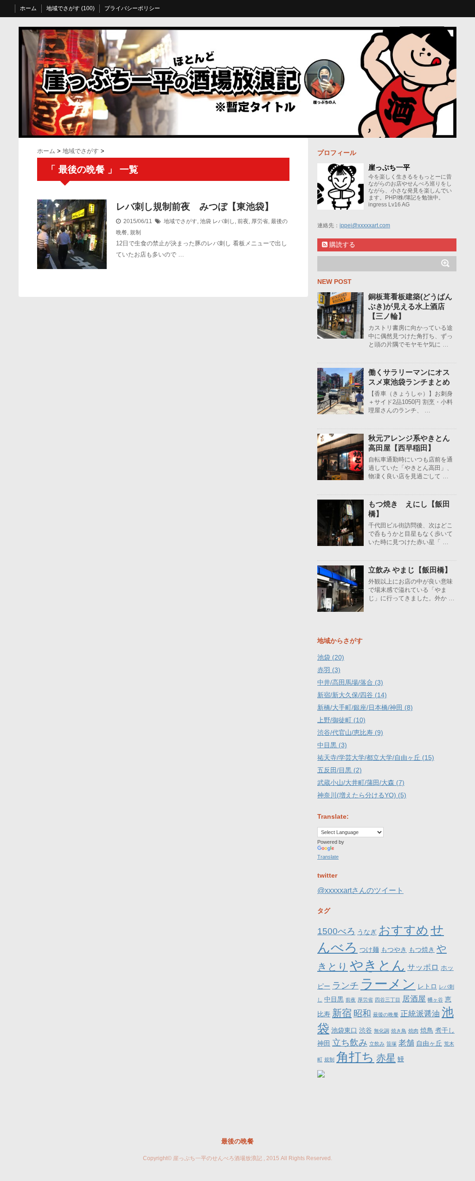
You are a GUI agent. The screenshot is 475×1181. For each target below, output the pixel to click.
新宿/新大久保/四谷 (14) (352, 695)
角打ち (355, 1057)
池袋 (205, 221)
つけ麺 (369, 949)
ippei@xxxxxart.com (365, 225)
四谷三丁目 (387, 999)
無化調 (381, 1030)
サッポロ (423, 967)
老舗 (406, 1043)
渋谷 (365, 1030)
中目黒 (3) (332, 745)
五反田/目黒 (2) (339, 770)
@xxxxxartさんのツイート (360, 890)
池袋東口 (344, 1030)
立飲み (377, 1043)
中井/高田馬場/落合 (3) (350, 682)
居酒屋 (414, 999)
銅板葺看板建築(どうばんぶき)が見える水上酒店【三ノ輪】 (410, 306)
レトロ (427, 986)
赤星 (386, 1058)
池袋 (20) (330, 657)
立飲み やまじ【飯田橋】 (410, 570)
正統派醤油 (420, 1013)
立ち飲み (349, 1042)
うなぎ (367, 932)
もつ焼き (422, 949)
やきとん (377, 965)
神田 (323, 1043)
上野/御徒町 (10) (341, 720)
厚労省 (259, 221)
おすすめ (404, 930)
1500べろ (336, 931)
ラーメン (388, 983)
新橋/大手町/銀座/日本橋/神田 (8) (365, 707)
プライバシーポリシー (132, 8)
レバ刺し (223, 221)
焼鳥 (426, 1030)
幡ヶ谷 (435, 999)
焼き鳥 (398, 1030)
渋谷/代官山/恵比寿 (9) (350, 732)
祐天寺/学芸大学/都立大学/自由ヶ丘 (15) (375, 757)
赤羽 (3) (328, 670)
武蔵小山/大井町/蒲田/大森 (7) (360, 782)
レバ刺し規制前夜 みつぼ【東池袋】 (195, 206)
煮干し (445, 1030)
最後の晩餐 (385, 1014)
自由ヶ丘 (429, 1043)
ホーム (28, 8)
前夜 (243, 221)
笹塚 (391, 1043)
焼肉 (413, 1030)
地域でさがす (180, 221)
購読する (341, 244)
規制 (135, 232)
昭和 (362, 1013)
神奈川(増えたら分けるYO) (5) (361, 795)
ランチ (345, 985)
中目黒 (334, 999)
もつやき (394, 949)
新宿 (342, 1013)
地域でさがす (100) (70, 8)
